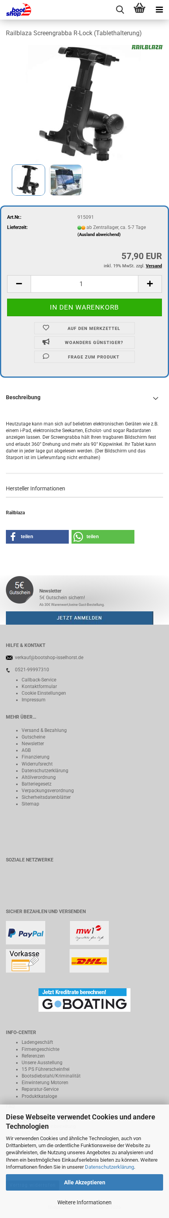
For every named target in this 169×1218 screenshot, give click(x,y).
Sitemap (30, 804)
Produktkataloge (39, 1096)
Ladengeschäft (37, 1042)
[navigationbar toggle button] (159, 10)
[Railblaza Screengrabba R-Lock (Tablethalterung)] (84, 103)
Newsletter (33, 743)
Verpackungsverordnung (48, 790)
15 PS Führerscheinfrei (46, 1069)
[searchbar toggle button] (120, 10)
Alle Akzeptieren (84, 1182)
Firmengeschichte (40, 1049)
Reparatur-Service (40, 1089)
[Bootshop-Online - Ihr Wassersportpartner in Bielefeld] (15, 10)
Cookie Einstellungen (44, 693)
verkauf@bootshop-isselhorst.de (49, 657)
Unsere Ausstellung (42, 1062)
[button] (19, 284)
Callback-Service (39, 680)
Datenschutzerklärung (109, 1167)
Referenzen (33, 1056)
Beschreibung (23, 397)
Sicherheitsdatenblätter (46, 797)
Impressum (34, 700)
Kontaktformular (39, 686)
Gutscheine (33, 737)
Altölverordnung (39, 777)
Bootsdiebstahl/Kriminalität (51, 1076)
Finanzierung (36, 757)
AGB (26, 750)
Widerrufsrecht (37, 764)
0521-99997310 (32, 669)
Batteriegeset (35, 784)
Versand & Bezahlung (44, 730)
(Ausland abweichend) (99, 234)
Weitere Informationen (84, 1202)
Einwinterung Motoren (45, 1082)
